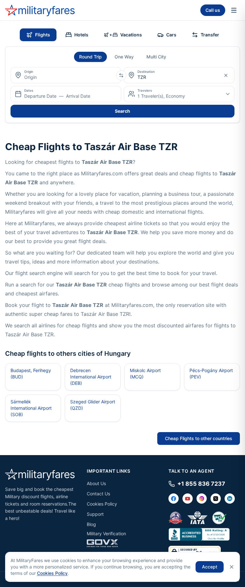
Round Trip (90, 56)
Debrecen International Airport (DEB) (90, 377)
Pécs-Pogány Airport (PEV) (211, 373)
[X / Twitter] (216, 498)
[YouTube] (187, 498)
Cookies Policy (102, 504)
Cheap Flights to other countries (198, 438)
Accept (209, 566)
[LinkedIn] (230, 498)
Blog (91, 524)
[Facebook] (173, 498)
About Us (96, 483)
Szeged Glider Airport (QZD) (92, 405)
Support (95, 514)
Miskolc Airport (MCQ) (145, 373)
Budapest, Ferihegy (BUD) (31, 373)
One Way (124, 56)
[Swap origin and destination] (121, 75)
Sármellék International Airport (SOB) (31, 408)
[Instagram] (202, 498)
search (122, 111)
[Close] (231, 567)
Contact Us (98, 493)
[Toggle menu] (234, 10)
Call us (212, 10)
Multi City (156, 56)
